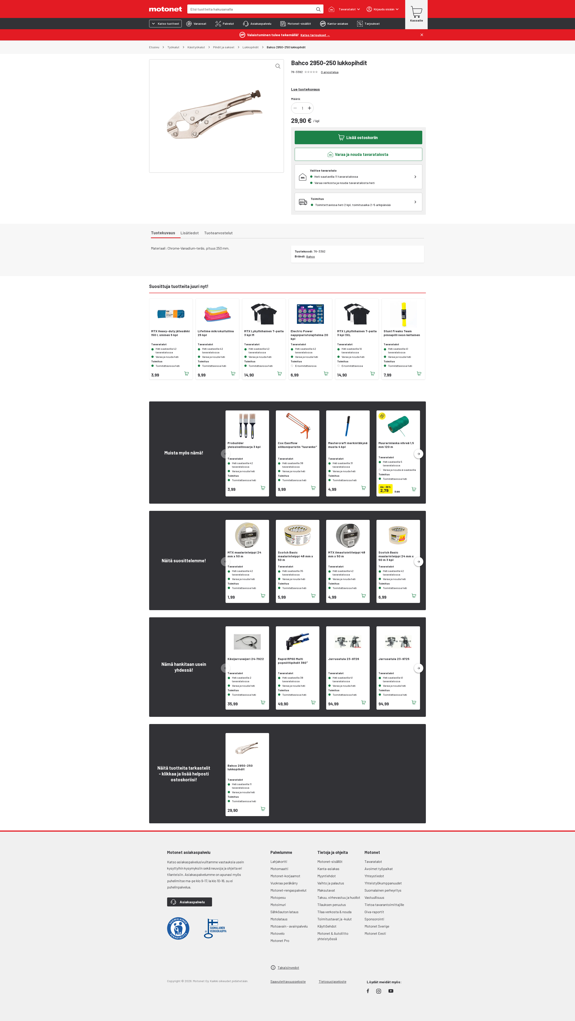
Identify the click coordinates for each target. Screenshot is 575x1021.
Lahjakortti (278, 861)
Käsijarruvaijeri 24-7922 (246, 659)
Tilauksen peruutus (331, 904)
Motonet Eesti (375, 933)
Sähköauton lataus (284, 912)
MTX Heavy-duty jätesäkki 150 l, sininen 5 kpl (170, 333)
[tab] (196, 23)
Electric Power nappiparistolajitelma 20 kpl (309, 335)
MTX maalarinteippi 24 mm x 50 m (244, 554)
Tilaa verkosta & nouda (334, 912)
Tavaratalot (373, 861)
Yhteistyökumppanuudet (383, 883)
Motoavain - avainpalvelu (289, 926)
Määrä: (296, 99)
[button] (418, 454)
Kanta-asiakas (328, 868)
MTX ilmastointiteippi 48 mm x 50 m (346, 554)
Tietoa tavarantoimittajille (384, 904)
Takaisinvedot (288, 967)
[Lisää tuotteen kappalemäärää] (309, 108)
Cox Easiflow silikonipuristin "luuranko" (297, 445)
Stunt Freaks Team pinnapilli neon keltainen (402, 333)
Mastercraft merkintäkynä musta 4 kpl (347, 445)
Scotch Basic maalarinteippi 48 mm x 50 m (295, 556)
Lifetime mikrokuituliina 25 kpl (216, 333)
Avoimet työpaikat (379, 868)
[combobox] (250, 9)
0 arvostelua (329, 72)
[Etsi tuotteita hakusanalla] (318, 8)
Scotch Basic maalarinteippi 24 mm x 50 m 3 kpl (396, 556)
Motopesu (278, 897)
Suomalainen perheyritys (383, 890)
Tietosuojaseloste (332, 981)
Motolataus (279, 919)
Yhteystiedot (374, 876)
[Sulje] (421, 34)
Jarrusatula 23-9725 (393, 659)
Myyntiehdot (326, 876)
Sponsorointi (374, 919)
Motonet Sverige (377, 926)
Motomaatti (279, 868)
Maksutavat (326, 890)
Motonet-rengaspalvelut (288, 890)
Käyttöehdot (326, 926)
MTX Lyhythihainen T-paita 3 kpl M (264, 333)
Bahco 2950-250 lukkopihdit (240, 767)
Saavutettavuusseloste (288, 981)
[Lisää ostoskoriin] (187, 373)
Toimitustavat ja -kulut (334, 919)
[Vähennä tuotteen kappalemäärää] (295, 108)
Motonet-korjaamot (285, 876)
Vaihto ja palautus (330, 883)
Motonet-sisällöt (330, 861)
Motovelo (277, 933)
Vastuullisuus (374, 897)
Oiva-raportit (374, 912)
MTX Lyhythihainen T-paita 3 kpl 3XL (357, 333)
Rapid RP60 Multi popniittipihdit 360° (293, 660)
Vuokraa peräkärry (284, 883)
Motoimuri (278, 904)
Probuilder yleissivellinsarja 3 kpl (244, 445)
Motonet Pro (279, 940)
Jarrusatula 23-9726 (343, 659)
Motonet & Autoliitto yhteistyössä (332, 936)
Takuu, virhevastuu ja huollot (338, 897)
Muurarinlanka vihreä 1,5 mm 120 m (396, 445)
